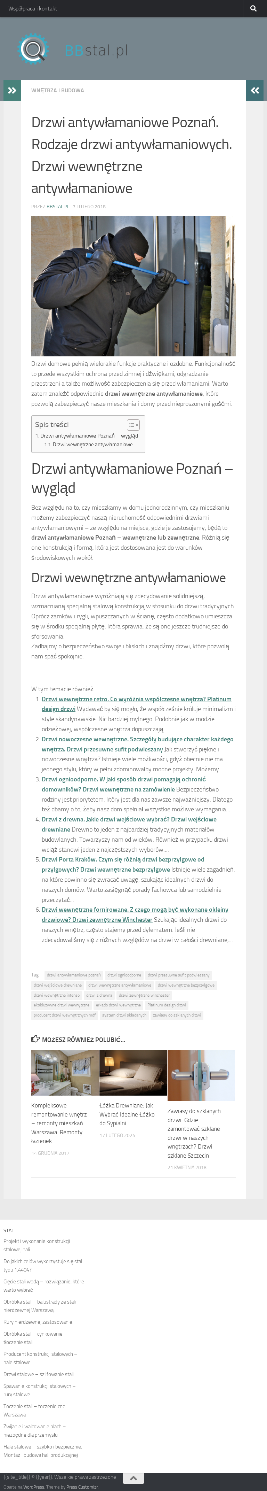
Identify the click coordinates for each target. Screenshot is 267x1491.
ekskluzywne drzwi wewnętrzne (61, 1005)
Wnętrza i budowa (57, 90)
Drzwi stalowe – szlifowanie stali (38, 1374)
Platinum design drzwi (166, 1005)
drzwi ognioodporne (124, 975)
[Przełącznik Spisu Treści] (130, 425)
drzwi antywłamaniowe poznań (74, 975)
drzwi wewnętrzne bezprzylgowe (186, 985)
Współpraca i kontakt (32, 8)
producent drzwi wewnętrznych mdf (65, 1015)
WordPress (33, 1487)
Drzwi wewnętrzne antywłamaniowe (93, 444)
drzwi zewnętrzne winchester (144, 995)
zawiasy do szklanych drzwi (177, 1015)
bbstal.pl (58, 207)
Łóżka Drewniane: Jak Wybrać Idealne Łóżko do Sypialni (127, 1114)
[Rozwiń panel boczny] (12, 90)
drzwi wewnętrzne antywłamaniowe (119, 985)
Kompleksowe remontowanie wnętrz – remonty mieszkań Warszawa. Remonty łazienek (59, 1123)
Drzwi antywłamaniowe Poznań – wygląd (89, 435)
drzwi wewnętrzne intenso (57, 995)
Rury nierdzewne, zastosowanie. (38, 1322)
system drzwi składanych (124, 1015)
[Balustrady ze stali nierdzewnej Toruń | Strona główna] (79, 48)
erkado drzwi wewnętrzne (118, 1005)
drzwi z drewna (99, 995)
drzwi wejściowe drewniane (58, 985)
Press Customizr (82, 1487)
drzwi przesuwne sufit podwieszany (179, 975)
